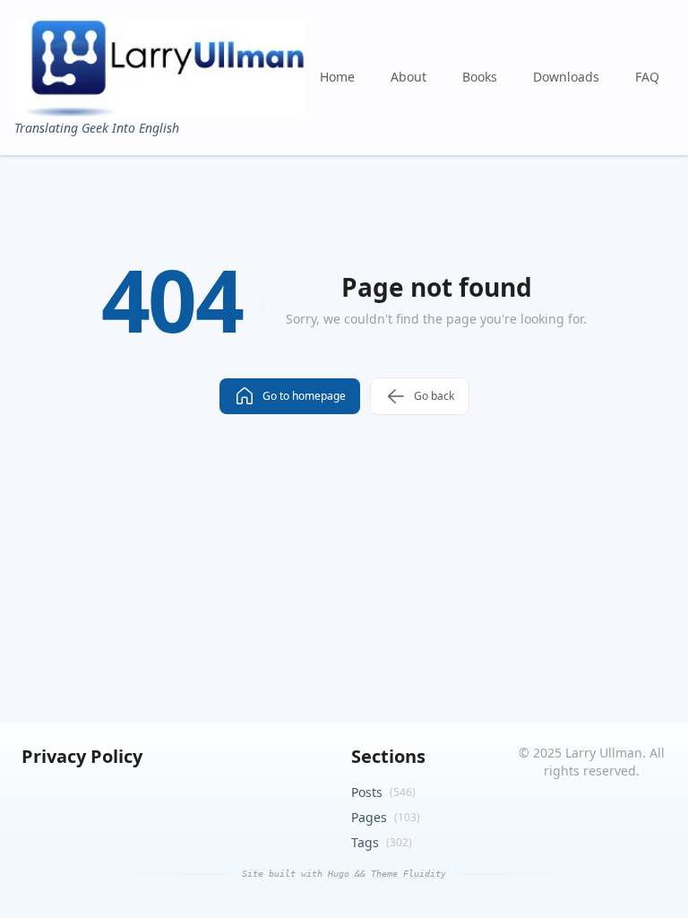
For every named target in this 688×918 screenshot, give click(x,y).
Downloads (566, 76)
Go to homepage (304, 395)
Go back (434, 395)
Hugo (341, 874)
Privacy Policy (82, 756)
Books (479, 76)
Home (337, 76)
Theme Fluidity (408, 874)
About (408, 76)
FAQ (647, 76)
